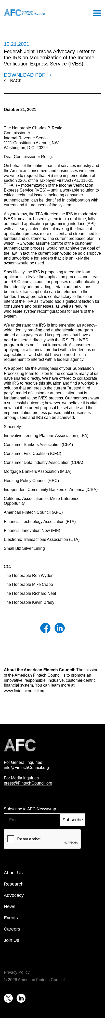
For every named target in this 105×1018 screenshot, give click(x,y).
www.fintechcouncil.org (25, 691)
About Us (13, 872)
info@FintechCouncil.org (26, 767)
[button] (97, 13)
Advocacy (14, 895)
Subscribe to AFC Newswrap (30, 809)
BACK (16, 81)
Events (11, 917)
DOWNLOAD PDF (24, 74)
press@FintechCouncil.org (28, 783)
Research (13, 884)
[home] (24, 12)
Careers (12, 929)
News (9, 906)
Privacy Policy (17, 972)
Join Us (11, 940)
